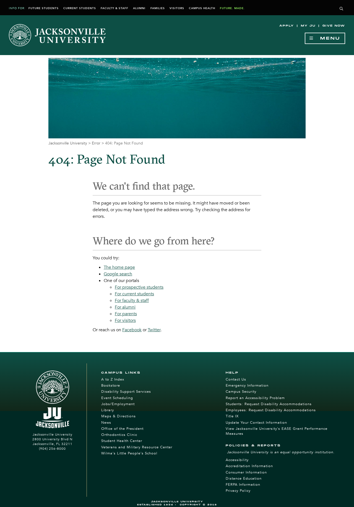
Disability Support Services (126, 391)
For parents (126, 314)
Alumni (139, 8)
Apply (286, 25)
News (106, 422)
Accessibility (237, 459)
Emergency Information (247, 385)
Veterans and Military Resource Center (136, 447)
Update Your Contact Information (256, 422)
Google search (118, 274)
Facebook (132, 330)
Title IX (232, 416)
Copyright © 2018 (198, 504)
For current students (134, 294)
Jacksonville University (67, 143)
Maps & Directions (118, 416)
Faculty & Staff (114, 8)
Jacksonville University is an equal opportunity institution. (281, 452)
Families (157, 8)
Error (96, 143)
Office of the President (122, 428)
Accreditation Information (249, 466)
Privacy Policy (238, 490)
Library (107, 410)
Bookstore (110, 385)
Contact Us (236, 379)
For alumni (125, 307)
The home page (119, 267)
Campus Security (241, 391)
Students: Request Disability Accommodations (269, 404)
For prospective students (139, 287)
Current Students (79, 8)
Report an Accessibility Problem (255, 397)
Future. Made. (232, 8)
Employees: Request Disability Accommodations (271, 410)
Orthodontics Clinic (119, 434)
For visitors (125, 320)
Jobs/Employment (118, 404)
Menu (327, 38)
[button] (341, 9)
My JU (308, 25)
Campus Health (202, 8)
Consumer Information (246, 472)
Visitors (177, 8)
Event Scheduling (117, 397)
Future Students (43, 8)
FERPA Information (243, 484)
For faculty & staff (132, 301)
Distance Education (244, 478)
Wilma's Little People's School (129, 453)
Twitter (154, 330)
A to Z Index (112, 379)
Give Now (333, 25)
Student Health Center (121, 440)
